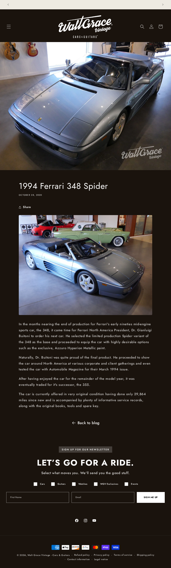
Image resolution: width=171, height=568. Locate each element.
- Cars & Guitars (60, 555)
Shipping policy (145, 555)
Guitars (61, 484)
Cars (42, 484)
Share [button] (27, 207)
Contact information (78, 559)
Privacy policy (101, 555)
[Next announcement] (162, 4)
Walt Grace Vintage (39, 555)
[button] (8, 26)
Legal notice (101, 559)
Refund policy (82, 555)
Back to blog (89, 423)
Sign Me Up (151, 497)
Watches (83, 484)
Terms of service (123, 555)
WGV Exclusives (109, 484)
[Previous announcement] (8, 4)
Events (134, 484)
